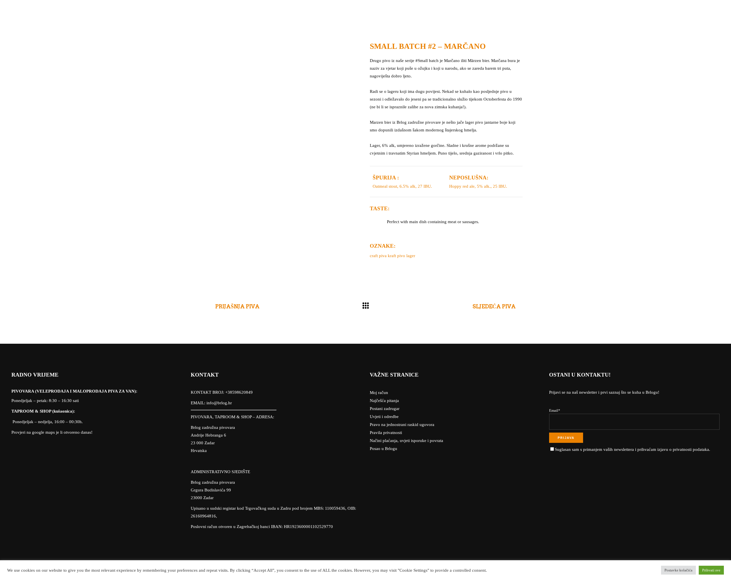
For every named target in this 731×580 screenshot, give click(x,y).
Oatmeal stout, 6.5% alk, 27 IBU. (402, 186)
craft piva (378, 255)
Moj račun (379, 392)
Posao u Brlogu (383, 448)
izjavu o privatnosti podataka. (683, 449)
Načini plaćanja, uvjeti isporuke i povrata (406, 440)
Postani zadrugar (384, 408)
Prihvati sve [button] (711, 570)
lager (410, 255)
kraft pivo (396, 255)
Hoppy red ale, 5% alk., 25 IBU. (478, 186)
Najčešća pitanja (384, 400)
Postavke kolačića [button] (678, 570)
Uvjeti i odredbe (384, 416)
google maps (43, 432)
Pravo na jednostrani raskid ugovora (402, 424)
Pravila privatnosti (386, 432)
